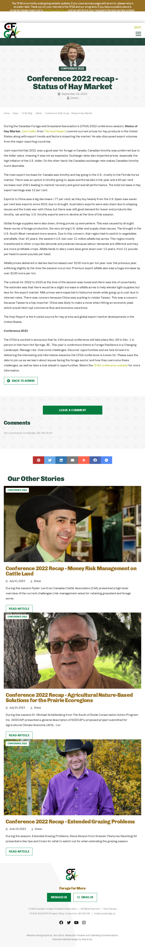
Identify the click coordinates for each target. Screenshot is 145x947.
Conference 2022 (17, 490)
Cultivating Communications (104, 935)
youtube (76, 922)
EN (136, 27)
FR (139, 27)
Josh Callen (28, 131)
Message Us (59, 897)
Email (72, 460)
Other (83, 460)
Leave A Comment (72, 410)
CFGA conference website (110, 365)
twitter (68, 922)
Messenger (106, 460)
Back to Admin (23, 380)
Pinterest (38, 460)
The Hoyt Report (55, 131)
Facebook (95, 460)
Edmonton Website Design (65, 939)
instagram (84, 922)
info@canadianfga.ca (55, 10)
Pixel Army (87, 939)
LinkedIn (61, 460)
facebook (61, 922)
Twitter (50, 460)
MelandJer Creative (75, 935)
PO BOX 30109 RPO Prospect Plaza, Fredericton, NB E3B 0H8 (60, 913)
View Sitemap (110, 909)
